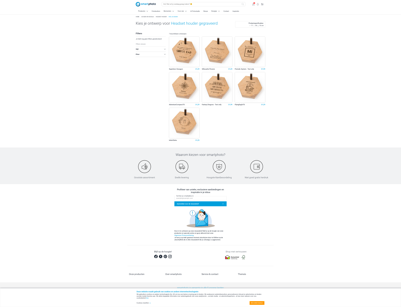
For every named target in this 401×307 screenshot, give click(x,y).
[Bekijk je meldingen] (258, 4)
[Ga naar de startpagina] (146, 4)
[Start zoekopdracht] (243, 4)
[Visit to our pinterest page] (165, 256)
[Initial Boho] (184, 123)
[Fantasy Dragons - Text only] (217, 87)
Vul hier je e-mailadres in (185, 196)
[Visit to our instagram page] (170, 256)
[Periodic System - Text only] (250, 51)
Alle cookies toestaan (257, 303)
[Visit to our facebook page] (156, 256)
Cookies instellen (143, 303)
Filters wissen (141, 44)
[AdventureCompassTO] (184, 87)
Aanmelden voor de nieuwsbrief (188, 204)
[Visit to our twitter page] (160, 256)
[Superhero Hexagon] (184, 51)
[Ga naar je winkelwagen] (262, 4)
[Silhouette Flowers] (217, 51)
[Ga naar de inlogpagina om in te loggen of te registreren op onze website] (253, 4)
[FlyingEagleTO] (250, 87)
